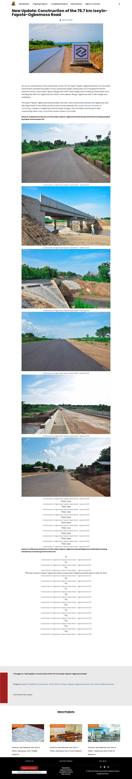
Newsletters (66, 768)
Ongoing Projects (66, 770)
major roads (43, 111)
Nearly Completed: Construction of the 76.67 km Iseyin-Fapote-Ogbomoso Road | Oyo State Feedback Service (68, 684)
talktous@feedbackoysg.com (29, 772)
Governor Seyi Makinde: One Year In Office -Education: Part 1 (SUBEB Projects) (26, 750)
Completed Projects (59, 4)
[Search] (119, 4)
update (27, 86)
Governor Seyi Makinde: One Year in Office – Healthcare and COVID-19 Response (102, 750)
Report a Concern (92, 4)
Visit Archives (66, 774)
